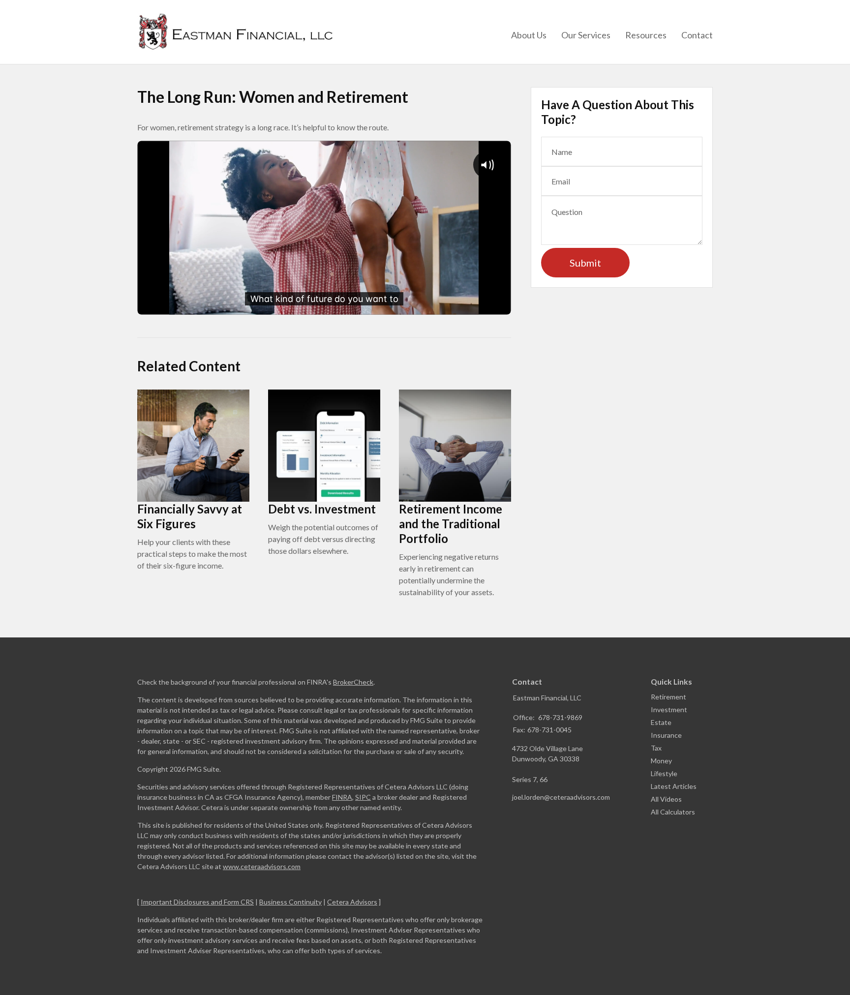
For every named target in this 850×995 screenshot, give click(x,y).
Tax (656, 748)
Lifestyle (664, 773)
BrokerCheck (353, 682)
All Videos (666, 799)
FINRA (342, 797)
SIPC (363, 797)
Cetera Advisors (352, 902)
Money (661, 760)
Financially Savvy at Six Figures (189, 516)
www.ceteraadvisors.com (262, 866)
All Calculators (673, 812)
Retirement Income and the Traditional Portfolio (450, 523)
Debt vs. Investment (322, 509)
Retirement (668, 697)
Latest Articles (674, 786)
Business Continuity (290, 902)
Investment (669, 709)
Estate (661, 722)
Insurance (666, 735)
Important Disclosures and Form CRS (197, 902)
